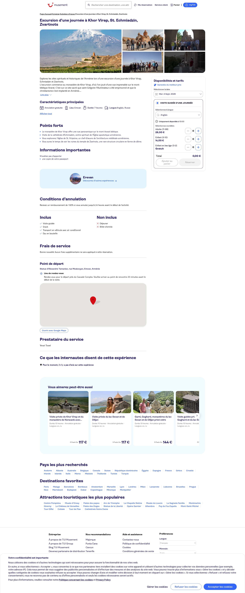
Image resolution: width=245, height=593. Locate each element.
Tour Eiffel (48, 509)
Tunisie (114, 473)
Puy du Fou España (168, 506)
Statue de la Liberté (113, 506)
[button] (178, 103)
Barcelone (69, 487)
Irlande (47, 473)
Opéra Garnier (134, 506)
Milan (142, 487)
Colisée (61, 509)
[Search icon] (89, 5)
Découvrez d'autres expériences (98, 180)
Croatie (189, 470)
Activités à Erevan (67, 14)
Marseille (111, 487)
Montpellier (125, 490)
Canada (96, 470)
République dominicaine (126, 470)
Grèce (179, 470)
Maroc (78, 473)
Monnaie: (163, 548)
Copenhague (96, 490)
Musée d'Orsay (72, 503)
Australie (71, 470)
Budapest (71, 490)
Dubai (83, 490)
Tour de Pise (75, 509)
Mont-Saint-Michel (190, 506)
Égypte (145, 470)
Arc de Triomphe (112, 503)
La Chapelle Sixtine (133, 503)
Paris (46, 487)
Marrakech (57, 490)
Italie (68, 473)
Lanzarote (154, 487)
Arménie (55, 14)
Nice (46, 490)
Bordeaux (82, 487)
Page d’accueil (45, 14)
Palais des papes (91, 503)
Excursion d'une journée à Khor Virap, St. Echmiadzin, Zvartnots (101, 14)
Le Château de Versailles (67, 506)
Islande (58, 473)
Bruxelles (180, 487)
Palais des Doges (91, 506)
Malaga (56, 487)
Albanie (59, 470)
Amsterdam (97, 487)
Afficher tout (46, 113)
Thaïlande (101, 473)
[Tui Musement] (59, 5)
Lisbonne (167, 487)
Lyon (122, 487)
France (168, 470)
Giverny (47, 506)
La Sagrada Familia (176, 503)
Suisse (107, 470)
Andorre (48, 470)
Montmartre (195, 503)
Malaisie (89, 473)
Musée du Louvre (154, 503)
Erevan (88, 177)
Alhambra (150, 506)
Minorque (111, 490)
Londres (132, 487)
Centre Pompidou (52, 503)
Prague (192, 487)
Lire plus (44, 95)
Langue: (163, 538)
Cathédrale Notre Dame (96, 509)
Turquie (125, 473)
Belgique (84, 470)
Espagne (157, 470)
